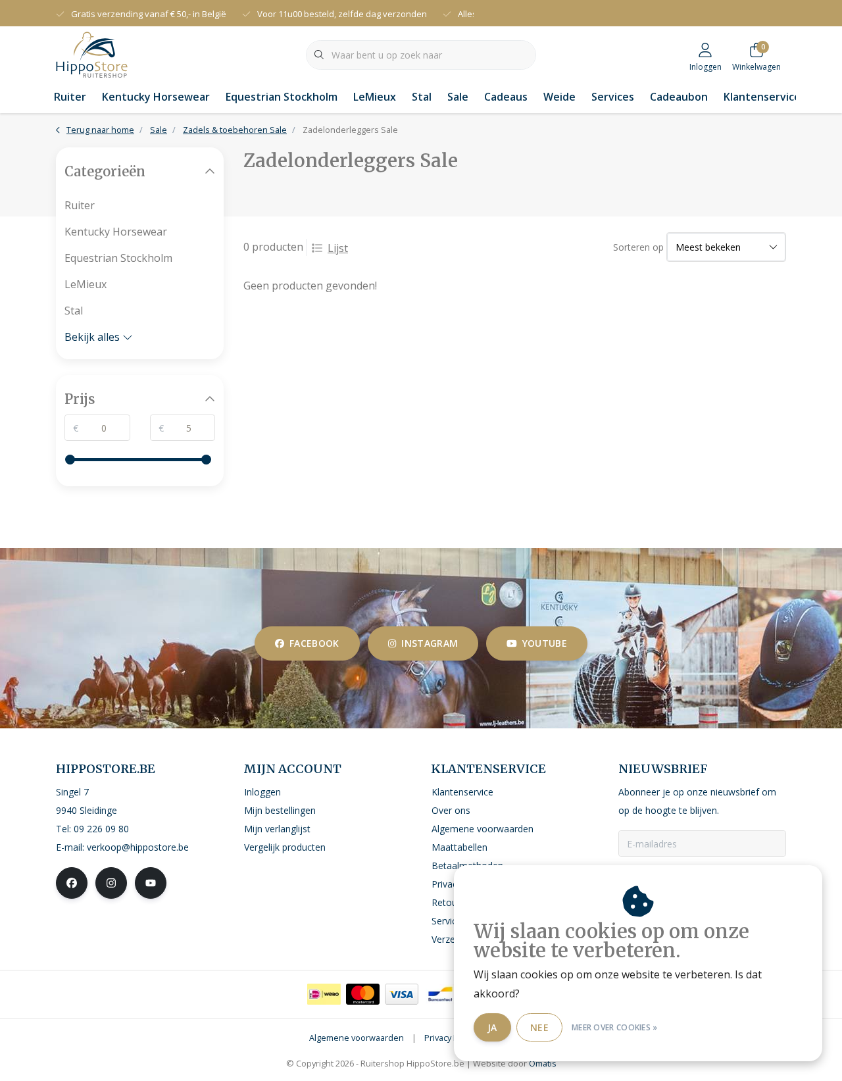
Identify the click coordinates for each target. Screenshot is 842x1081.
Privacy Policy (450, 1037)
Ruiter (70, 96)
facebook (314, 643)
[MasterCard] (363, 994)
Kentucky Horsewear (156, 96)
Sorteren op (638, 247)
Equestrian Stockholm (281, 96)
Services (612, 96)
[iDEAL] (324, 994)
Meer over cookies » (615, 1027)
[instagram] (111, 883)
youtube (544, 643)
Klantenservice (762, 96)
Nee (539, 1027)
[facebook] (71, 883)
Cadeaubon (679, 96)
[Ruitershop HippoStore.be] (92, 53)
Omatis (543, 1063)
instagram (429, 643)
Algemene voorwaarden (356, 1037)
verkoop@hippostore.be (138, 847)
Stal (422, 96)
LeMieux (374, 96)
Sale (457, 96)
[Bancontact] (440, 994)
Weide (559, 96)
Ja (492, 1027)
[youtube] (150, 883)
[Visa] (401, 994)
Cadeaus (506, 96)
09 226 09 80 (101, 828)
